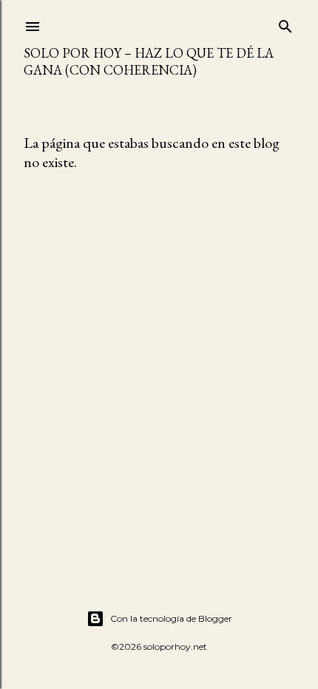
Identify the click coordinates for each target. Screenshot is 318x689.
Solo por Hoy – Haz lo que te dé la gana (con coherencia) (149, 61)
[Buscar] (285, 23)
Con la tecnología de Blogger (171, 618)
